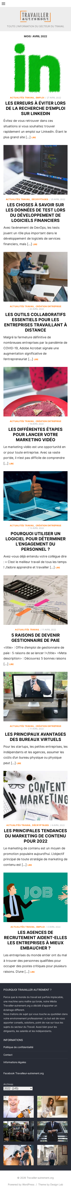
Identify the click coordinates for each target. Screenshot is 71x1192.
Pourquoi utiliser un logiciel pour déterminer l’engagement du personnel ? (36, 541)
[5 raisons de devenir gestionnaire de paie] (35, 600)
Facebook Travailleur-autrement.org (23, 1073)
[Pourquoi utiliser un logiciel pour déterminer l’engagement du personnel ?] (35, 496)
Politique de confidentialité (18, 1047)
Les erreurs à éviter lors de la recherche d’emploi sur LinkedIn (35, 108)
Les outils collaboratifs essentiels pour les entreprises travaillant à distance (35, 322)
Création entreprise (48, 306)
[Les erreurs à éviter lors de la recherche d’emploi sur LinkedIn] (35, 68)
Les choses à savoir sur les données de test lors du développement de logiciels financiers (35, 212)
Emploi (40, 97)
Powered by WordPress (21, 1184)
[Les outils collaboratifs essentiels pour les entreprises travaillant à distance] (35, 276)
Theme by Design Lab (50, 1184)
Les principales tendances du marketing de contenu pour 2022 (35, 836)
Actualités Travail (22, 97)
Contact (7, 1054)
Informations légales (14, 1062)
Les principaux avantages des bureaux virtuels (35, 737)
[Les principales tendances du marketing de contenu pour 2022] (35, 795)
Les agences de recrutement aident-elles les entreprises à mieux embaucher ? (35, 940)
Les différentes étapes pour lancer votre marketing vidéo (35, 434)
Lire (34, 137)
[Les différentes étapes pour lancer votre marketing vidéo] (35, 391)
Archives (8, 1084)
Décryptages (40, 199)
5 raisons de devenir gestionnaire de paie (35, 638)
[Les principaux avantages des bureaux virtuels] (35, 696)
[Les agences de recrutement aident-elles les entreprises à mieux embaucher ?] (35, 897)
